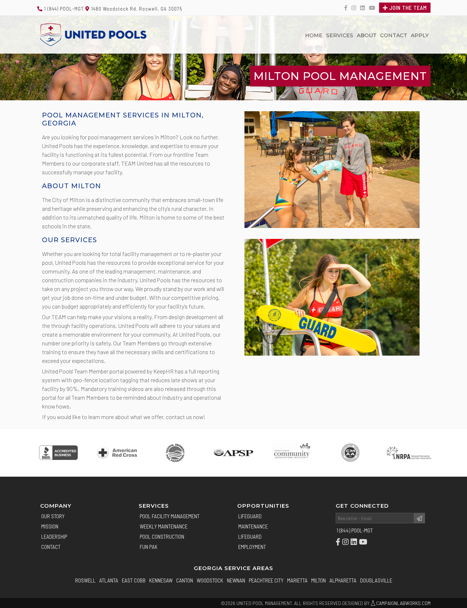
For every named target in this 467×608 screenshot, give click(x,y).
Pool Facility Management (170, 516)
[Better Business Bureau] (58, 452)
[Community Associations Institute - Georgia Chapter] (292, 452)
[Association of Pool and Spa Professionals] (233, 452)
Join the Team (407, 7)
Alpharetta (342, 580)
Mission (49, 526)
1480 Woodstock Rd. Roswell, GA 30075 (136, 8)
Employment (252, 546)
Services (339, 35)
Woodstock (210, 580)
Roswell (85, 580)
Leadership (54, 536)
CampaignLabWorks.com (403, 603)
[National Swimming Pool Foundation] (175, 452)
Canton (184, 580)
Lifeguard (250, 516)
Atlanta (108, 580)
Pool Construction (162, 536)
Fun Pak (149, 546)
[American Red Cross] (117, 452)
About (367, 35)
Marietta (297, 580)
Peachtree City (266, 580)
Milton (318, 580)
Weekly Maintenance (164, 526)
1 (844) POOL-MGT (63, 8)
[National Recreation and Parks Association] (408, 452)
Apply (420, 35)
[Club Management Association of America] (350, 452)
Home (314, 35)
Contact (393, 35)
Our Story (53, 516)
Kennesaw (161, 580)
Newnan (236, 580)
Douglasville (376, 580)
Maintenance (253, 526)
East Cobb (134, 580)
